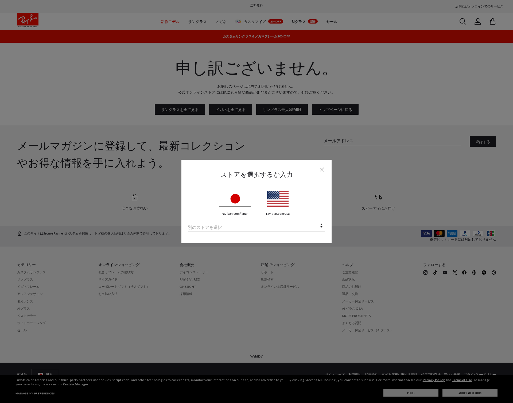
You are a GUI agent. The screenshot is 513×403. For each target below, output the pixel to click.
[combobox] (256, 226)
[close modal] (322, 169)
